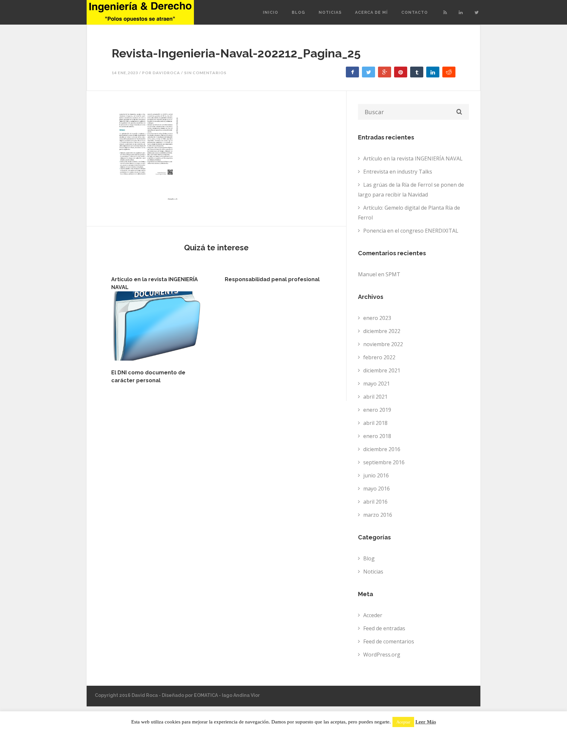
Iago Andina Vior (241, 695)
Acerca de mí (371, 12)
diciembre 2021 (381, 370)
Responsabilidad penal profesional (272, 279)
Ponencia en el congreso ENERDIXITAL (410, 230)
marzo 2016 (377, 514)
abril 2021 (375, 396)
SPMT (393, 274)
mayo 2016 (376, 488)
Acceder (372, 615)
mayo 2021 (376, 383)
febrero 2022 (379, 357)
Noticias (330, 12)
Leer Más (425, 722)
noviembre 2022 (383, 344)
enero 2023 (377, 318)
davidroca (166, 72)
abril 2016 (375, 501)
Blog (298, 12)
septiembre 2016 (384, 462)
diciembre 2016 (381, 449)
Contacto (414, 12)
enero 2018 (377, 436)
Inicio (270, 12)
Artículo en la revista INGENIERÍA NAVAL (413, 158)
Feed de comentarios (388, 641)
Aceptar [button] (403, 722)
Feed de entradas (384, 628)
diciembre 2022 (381, 331)
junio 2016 (376, 475)
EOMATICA (206, 695)
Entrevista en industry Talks (397, 171)
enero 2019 (377, 409)
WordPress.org (381, 654)
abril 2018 (375, 423)
